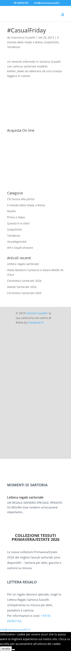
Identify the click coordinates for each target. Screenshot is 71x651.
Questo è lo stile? (18, 223)
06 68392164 (21, 3)
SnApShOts (51, 42)
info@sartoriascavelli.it (15, 629)
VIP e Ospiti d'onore (20, 248)
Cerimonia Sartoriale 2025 (24, 293)
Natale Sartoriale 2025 (21, 287)
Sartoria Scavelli (36, 313)
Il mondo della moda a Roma (26, 205)
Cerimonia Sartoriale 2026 (24, 281)
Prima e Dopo (16, 217)
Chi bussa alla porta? (21, 199)
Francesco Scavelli (23, 37)
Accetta (6, 648)
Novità (11, 211)
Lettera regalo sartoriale (23, 264)
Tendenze (13, 47)
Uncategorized (16, 241)
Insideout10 (36, 322)
